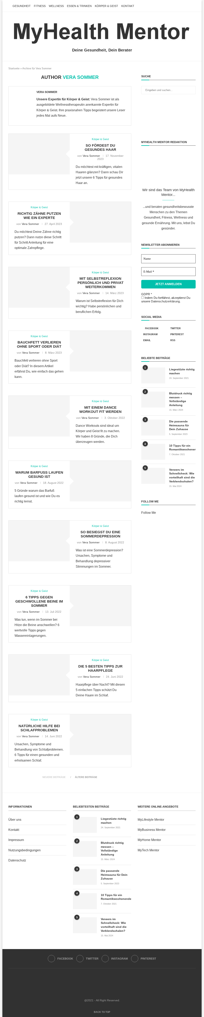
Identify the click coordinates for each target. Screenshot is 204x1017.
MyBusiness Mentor (152, 829)
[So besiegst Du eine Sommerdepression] (39, 541)
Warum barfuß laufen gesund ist (39, 474)
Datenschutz (17, 860)
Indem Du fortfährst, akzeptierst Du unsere (165, 299)
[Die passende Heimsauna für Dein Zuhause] (153, 427)
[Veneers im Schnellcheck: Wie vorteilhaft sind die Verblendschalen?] (153, 476)
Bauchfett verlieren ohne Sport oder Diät (39, 344)
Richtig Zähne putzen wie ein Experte (39, 216)
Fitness (40, 6)
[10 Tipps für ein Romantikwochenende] (153, 452)
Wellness (56, 6)
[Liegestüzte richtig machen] (153, 375)
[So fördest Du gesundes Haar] (39, 154)
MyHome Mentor (149, 840)
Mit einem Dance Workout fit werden (100, 409)
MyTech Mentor (148, 850)
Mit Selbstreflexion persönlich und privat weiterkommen (100, 283)
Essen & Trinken (79, 6)
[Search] (194, 6)
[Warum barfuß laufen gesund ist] (100, 481)
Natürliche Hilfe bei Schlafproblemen (39, 728)
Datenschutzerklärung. (165, 301)
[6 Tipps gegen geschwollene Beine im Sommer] (100, 605)
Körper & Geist (106, 6)
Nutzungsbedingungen (24, 850)
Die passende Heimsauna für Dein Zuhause (179, 425)
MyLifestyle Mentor (151, 819)
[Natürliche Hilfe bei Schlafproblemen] (100, 734)
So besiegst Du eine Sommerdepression (100, 534)
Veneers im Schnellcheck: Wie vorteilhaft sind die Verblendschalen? (182, 475)
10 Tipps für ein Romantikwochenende (182, 447)
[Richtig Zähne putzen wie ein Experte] (100, 222)
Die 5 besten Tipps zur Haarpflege (100, 668)
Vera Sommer (46, 92)
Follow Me (148, 512)
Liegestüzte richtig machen (182, 371)
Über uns (14, 819)
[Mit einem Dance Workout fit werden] (39, 416)
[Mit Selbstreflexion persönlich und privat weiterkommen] (39, 287)
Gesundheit (22, 6)
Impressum (16, 840)
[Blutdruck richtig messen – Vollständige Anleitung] (153, 399)
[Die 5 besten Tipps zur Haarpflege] (39, 675)
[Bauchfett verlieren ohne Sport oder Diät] (100, 351)
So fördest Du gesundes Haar (100, 147)
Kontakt (127, 6)
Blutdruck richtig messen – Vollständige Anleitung (180, 399)
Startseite (14, 68)
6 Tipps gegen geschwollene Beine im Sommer (39, 601)
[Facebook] (182, 6)
